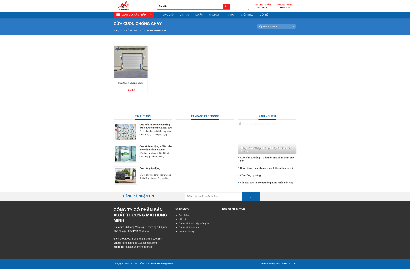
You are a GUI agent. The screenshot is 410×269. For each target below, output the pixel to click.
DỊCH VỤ (184, 14)
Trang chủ (118, 30)
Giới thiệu (184, 215)
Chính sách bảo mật (189, 227)
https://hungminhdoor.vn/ (138, 246)
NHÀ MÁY (214, 14)
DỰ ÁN (199, 14)
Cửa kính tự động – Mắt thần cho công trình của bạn (155, 148)
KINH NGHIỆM (267, 116)
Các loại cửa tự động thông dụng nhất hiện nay (266, 182)
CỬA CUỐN (131, 30)
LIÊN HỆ (264, 14)
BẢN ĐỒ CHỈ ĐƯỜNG (233, 209)
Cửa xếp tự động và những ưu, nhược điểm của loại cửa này (155, 127)
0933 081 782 (263, 8)
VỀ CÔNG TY (182, 209)
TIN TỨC (230, 14)
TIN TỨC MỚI (143, 116)
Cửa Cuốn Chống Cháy (130, 83)
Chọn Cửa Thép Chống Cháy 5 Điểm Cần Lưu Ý (266, 150)
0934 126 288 (285, 8)
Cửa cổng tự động (149, 168)
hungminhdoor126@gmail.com (139, 242)
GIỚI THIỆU (247, 14)
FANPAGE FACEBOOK (205, 116)
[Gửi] (226, 6)
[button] (134, 15)
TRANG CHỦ (167, 14)
